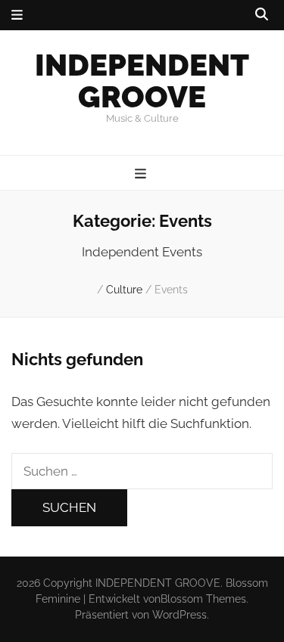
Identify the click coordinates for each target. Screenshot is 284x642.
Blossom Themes (203, 599)
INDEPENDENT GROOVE (142, 80)
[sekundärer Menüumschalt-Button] (17, 15)
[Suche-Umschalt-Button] (261, 14)
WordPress (179, 615)
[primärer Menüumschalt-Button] (142, 174)
